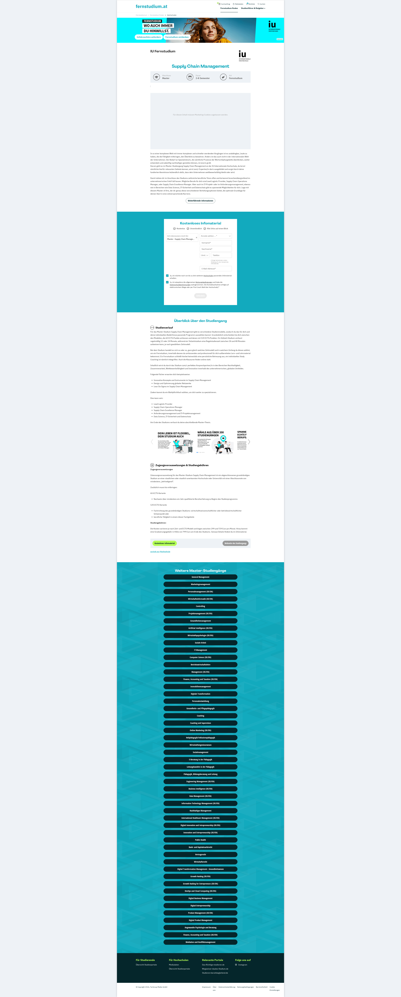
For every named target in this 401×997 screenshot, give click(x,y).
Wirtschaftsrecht (200, 861)
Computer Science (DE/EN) (200, 657)
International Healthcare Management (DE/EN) (200, 818)
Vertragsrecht (200, 854)
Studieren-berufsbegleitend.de (215, 973)
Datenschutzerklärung (227, 987)
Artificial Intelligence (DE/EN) (200, 628)
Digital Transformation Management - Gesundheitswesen (200, 869)
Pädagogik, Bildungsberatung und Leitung (200, 774)
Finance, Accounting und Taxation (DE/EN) (200, 679)
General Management (200, 577)
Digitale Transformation (200, 693)
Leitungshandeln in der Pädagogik (200, 766)
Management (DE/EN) (200, 671)
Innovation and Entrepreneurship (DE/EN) (200, 832)
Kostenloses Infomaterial (165, 543)
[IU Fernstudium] (245, 56)
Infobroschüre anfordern (149, 37)
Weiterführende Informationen (200, 200)
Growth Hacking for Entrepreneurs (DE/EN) (200, 883)
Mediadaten (174, 965)
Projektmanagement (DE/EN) (200, 613)
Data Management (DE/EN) (200, 796)
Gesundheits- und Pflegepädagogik (200, 708)
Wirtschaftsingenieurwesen (200, 744)
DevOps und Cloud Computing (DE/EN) (200, 891)
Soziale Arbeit (200, 642)
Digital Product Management (200, 920)
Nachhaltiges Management (200, 810)
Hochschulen (208, 276)
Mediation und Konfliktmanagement (200, 942)
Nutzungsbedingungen (204, 282)
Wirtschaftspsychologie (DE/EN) (200, 635)
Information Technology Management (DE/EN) (200, 803)
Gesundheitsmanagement (200, 620)
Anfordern (200, 295)
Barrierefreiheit (262, 987)
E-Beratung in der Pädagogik (200, 759)
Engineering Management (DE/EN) (201, 781)
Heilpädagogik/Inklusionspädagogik (200, 737)
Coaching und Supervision (200, 723)
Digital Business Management (200, 898)
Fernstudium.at (141, 15)
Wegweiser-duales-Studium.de (215, 969)
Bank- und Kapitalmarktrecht (200, 847)
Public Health (200, 839)
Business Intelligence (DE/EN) (201, 788)
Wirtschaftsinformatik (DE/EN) (200, 598)
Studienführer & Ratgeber (252, 8)
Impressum (206, 987)
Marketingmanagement (200, 584)
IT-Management (200, 650)
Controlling (200, 606)
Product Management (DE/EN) (200, 912)
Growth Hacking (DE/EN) (200, 876)
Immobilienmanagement (200, 686)
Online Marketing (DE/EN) (200, 730)
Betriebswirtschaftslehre (200, 664)
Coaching (200, 715)
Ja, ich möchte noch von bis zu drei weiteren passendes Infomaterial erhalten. (201, 277)
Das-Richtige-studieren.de (213, 965)
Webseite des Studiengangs (235, 543)
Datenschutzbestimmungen (180, 285)
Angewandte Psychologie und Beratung (200, 927)
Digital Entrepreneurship (200, 905)
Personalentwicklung (200, 701)
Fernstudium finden (229, 8)
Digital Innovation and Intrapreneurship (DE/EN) (200, 825)
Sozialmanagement (200, 752)
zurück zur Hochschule (160, 551)
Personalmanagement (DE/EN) (200, 591)
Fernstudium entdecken (177, 37)
